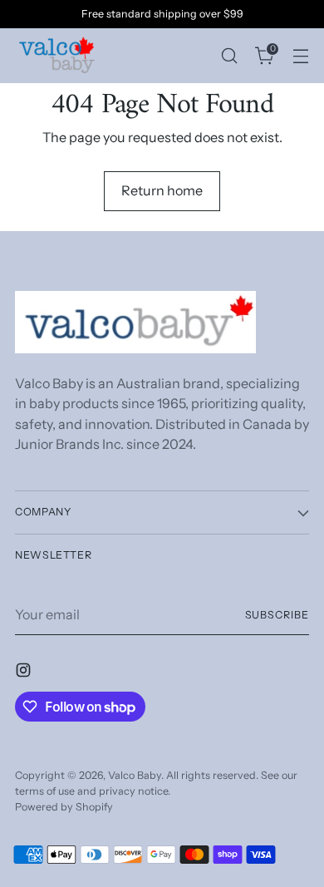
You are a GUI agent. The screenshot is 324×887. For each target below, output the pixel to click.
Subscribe (277, 615)
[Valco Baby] (56, 55)
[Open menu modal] (300, 55)
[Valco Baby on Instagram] (25, 672)
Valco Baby (134, 775)
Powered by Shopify (64, 807)
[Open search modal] (229, 55)
